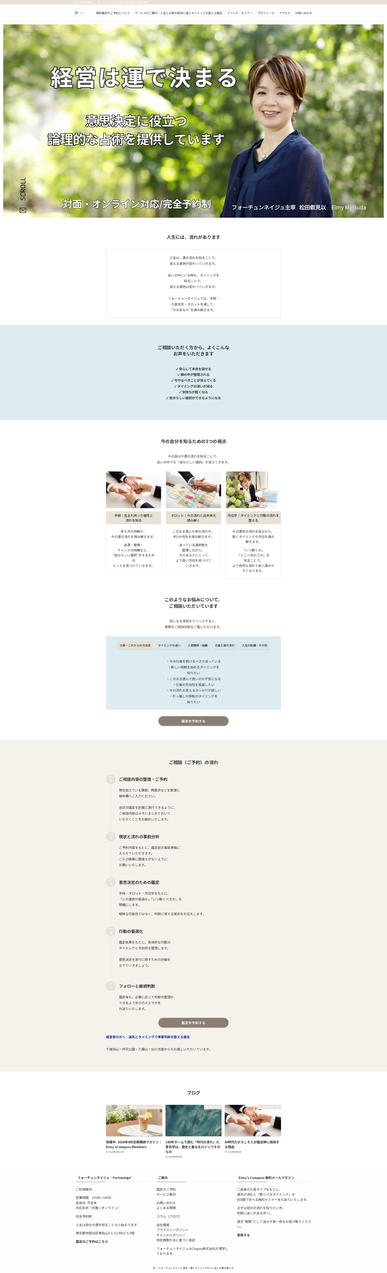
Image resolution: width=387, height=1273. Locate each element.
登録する (243, 1235)
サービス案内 (166, 1194)
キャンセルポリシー (170, 1235)
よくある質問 (166, 1207)
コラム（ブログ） (169, 1216)
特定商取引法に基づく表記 (175, 1240)
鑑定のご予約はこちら (92, 1241)
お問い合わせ (166, 1202)
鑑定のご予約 (166, 1189)
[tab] (135, 645)
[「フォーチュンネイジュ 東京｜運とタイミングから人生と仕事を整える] (79, 13)
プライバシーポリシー (172, 1229)
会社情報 (162, 1224)
